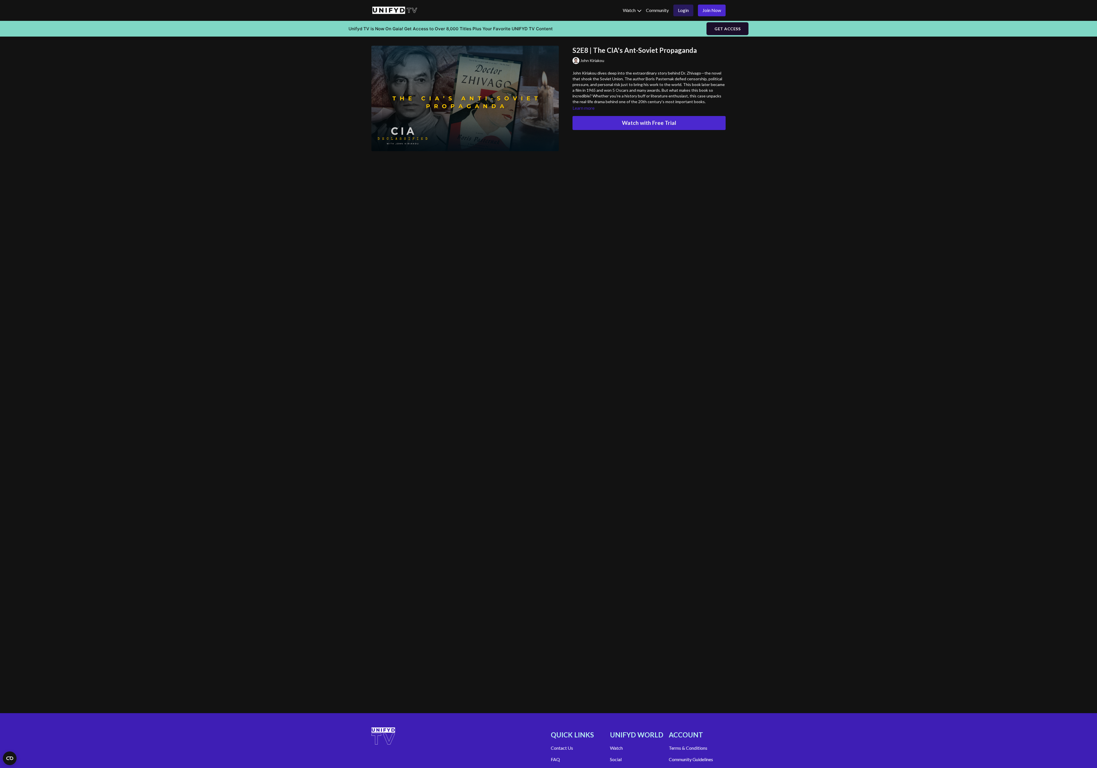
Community (657, 10)
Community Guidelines (691, 759)
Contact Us (562, 748)
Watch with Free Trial (649, 122)
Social (616, 759)
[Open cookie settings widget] (10, 758)
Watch (629, 10)
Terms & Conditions (688, 748)
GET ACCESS (727, 28)
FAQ (555, 759)
